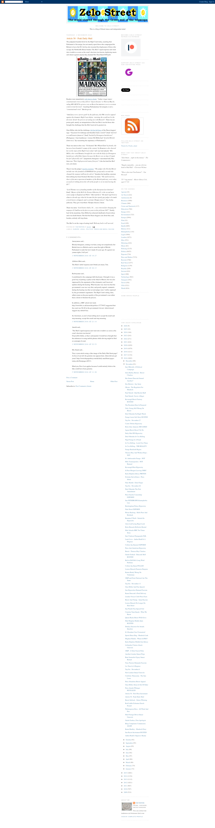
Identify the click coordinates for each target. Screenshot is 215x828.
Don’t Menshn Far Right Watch (135, 414)
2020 (126, 345)
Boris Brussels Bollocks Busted (135, 527)
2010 (126, 789)
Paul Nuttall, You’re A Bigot (134, 396)
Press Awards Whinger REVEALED (132, 689)
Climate (124, 203)
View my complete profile (132, 816)
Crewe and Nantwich (128, 206)
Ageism (123, 192)
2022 (126, 339)
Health (123, 226)
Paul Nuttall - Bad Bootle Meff (135, 393)
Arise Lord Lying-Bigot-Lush (135, 524)
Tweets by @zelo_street (129, 146)
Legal (82, 229)
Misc (123, 240)
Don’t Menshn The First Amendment (133, 490)
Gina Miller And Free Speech (135, 587)
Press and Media (101, 229)
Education (124, 209)
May (127, 756)
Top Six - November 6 (132, 669)
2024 (126, 332)
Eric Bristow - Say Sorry (133, 384)
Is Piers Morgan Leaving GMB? (135, 470)
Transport (124, 280)
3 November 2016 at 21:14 (84, 321)
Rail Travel (125, 263)
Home (92, 381)
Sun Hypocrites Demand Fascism (136, 590)
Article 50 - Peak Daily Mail (134, 697)
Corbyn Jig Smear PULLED (134, 566)
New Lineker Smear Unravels (135, 672)
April (128, 759)
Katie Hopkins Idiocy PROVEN (135, 474)
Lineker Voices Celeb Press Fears (136, 596)
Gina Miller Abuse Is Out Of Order (136, 685)
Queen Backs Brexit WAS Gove (135, 617)
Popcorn (124, 254)
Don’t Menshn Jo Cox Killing (135, 436)
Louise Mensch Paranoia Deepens (136, 569)
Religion (124, 265)
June (127, 753)
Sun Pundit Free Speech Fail (134, 609)
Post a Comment (71, 377)
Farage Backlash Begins (133, 449)
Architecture (125, 198)
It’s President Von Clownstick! (135, 632)
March (128, 762)
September (129, 743)
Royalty (124, 268)
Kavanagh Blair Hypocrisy (134, 467)
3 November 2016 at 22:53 (84, 344)
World (123, 288)
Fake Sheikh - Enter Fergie (134, 482)
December (129, 361)
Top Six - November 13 (133, 583)
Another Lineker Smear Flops (135, 654)
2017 (126, 355)
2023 (126, 335)
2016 (126, 358)
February (129, 765)
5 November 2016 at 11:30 (84, 372)
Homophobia (125, 231)
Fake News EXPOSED (132, 509)
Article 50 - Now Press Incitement (136, 693)
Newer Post (70, 381)
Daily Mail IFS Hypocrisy (133, 433)
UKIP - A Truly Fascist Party (134, 651)
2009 (126, 792)
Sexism (123, 271)
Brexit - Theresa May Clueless (135, 551)
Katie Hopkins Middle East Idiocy (136, 642)
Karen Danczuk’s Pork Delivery (135, 593)
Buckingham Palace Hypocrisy (135, 506)
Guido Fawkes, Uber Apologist (135, 720)
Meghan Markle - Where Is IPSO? (136, 638)
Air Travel (124, 195)
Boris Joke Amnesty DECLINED (136, 427)
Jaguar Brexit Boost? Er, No (134, 430)
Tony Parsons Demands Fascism (135, 663)
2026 (126, 326)
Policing (124, 248)
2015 (126, 773)
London (124, 237)
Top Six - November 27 (133, 420)
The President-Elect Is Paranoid (135, 405)
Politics (89, 229)
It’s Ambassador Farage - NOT (135, 458)
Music (123, 246)
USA (122, 285)
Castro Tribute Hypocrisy (133, 423)
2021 (126, 342)
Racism (111, 229)
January (128, 769)
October (129, 740)
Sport (123, 274)
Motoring (124, 243)
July (127, 749)
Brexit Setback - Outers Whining (136, 700)
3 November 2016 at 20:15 (84, 268)
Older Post (113, 381)
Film (122, 220)
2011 (126, 786)
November (129, 364)
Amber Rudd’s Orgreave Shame (135, 735)
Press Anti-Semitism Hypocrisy (135, 548)
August (128, 746)
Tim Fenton (139, 803)
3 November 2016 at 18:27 (84, 255)
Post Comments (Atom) (83, 386)
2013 (126, 779)
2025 (126, 329)
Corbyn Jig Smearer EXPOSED (135, 545)
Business (124, 200)
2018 (126, 352)
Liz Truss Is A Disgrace (132, 666)
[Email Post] (93, 227)
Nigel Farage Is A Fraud (133, 440)
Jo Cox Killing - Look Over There (136, 443)
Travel (123, 282)
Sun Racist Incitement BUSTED (136, 732)
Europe (76, 229)
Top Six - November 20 (133, 486)
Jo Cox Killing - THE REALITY (136, 446)
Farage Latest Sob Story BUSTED (136, 417)
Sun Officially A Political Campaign (133, 368)
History (123, 229)
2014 (126, 776)
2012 (126, 782)
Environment (125, 214)
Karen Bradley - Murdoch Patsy (135, 729)
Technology (125, 277)
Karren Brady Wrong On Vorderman (133, 573)
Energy (123, 212)
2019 (126, 348)
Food (123, 223)
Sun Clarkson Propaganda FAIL (135, 536)
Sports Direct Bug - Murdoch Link (136, 635)
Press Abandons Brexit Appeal (135, 681)
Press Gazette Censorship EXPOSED (133, 496)
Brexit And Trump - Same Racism (136, 600)
